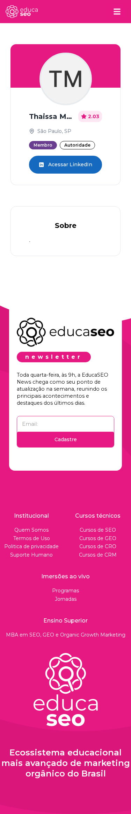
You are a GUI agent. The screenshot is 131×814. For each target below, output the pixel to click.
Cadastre (65, 439)
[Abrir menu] (117, 11)
